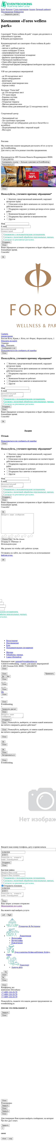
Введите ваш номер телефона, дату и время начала (23, 847)
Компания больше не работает (22, 214)
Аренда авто (17, 967)
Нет (8, 676)
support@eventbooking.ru (26, 661)
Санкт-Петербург (14, 657)
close (4, 1139)
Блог (3, 9)
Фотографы (16, 938)
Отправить (6, 242)
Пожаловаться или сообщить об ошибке (19, 350)
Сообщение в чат (9, 348)
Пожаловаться (8, 165)
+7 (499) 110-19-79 (9, 992)
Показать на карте (9, 341)
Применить (49, 674)
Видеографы (17, 940)
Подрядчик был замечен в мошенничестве (27, 216)
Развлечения (17, 943)
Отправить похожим (13, 886)
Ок (2, 692)
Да (3, 676)
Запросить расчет (12, 14)
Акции (32, 9)
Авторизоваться (8, 755)
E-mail (4, 226)
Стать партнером (21, 9)
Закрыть (5, 1013)
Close (4, 189)
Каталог (9, 9)
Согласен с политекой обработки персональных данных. (29, 237)
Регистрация (11, 640)
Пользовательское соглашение (19, 647)
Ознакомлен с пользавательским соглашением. (24, 234)
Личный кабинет (43, 9)
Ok (3, 257)
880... (3, 345)
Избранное (19, 12)
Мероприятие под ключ (11, 906)
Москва (9, 652)
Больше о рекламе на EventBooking (35, 162)
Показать (10, 345)
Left (3, 915)
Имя (3, 224)
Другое (12, 219)
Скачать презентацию (7, 335)
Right (9, 915)
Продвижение (7, 12)
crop (10, 1139)
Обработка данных (14, 655)
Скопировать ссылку (10, 162)
